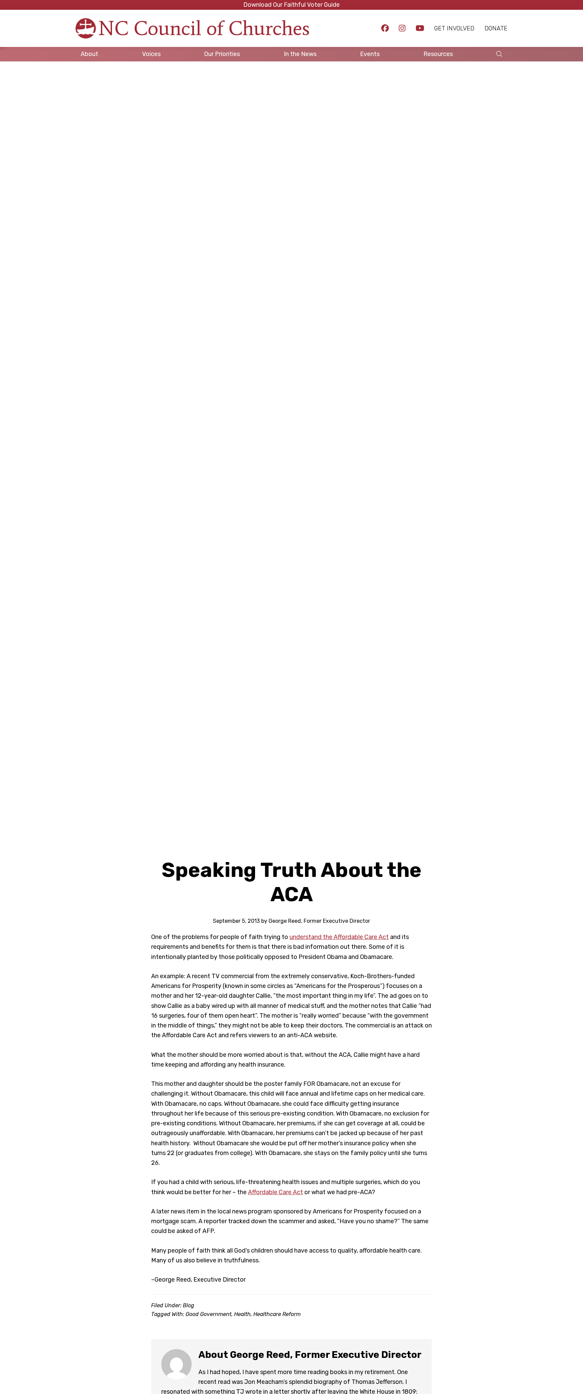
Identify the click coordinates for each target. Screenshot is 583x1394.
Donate (495, 28)
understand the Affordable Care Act (339, 937)
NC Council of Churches (204, 28)
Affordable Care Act (275, 1192)
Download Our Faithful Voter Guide (291, 4)
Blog (188, 1305)
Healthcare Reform (277, 1314)
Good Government (208, 1314)
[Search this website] (499, 54)
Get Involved (454, 28)
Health (242, 1314)
